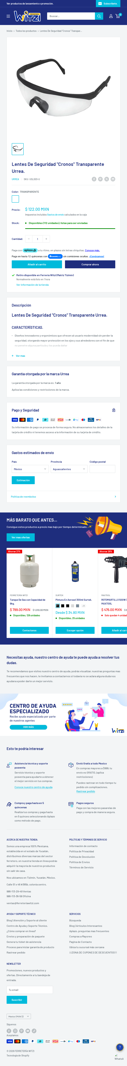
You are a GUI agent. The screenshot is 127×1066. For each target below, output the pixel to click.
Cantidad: (17, 238)
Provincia (56, 461)
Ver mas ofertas (21, 537)
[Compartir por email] (113, 178)
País (14, 461)
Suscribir (17, 999)
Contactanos (29, 630)
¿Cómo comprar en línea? (21, 931)
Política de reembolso (23, 496)
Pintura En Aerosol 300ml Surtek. (74, 599)
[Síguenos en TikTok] (34, 1031)
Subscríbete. (110, 3)
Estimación (23, 480)
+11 (83, 606)
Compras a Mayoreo (80, 936)
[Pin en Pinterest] (100, 178)
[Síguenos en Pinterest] (21, 1031)
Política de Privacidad (81, 851)
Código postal (98, 461)
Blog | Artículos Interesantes (85, 925)
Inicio (9, 30)
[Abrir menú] (8, 16)
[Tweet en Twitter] (106, 178)
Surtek (59, 595)
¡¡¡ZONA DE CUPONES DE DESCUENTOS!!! (93, 952)
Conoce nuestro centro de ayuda (33, 787)
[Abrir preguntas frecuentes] (120, 1047)
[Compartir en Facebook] (94, 178)
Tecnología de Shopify (18, 1055)
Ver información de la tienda (32, 284)
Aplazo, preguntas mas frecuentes (89, 931)
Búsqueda (75, 920)
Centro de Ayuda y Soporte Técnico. (27, 925)
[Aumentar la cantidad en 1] (46, 238)
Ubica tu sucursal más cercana (86, 947)
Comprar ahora (90, 264)
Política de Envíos (79, 862)
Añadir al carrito (37, 264)
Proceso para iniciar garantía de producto (30, 947)
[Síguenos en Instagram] (15, 1031)
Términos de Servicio (81, 867)
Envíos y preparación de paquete (26, 936)
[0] (118, 16)
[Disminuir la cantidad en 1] (28, 238)
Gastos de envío (55, 214)
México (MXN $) (15, 1016)
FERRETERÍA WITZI (19, 595)
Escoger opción (75, 630)
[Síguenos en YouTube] (27, 1031)
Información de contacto (83, 846)
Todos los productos (26, 30)
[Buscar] (99, 16)
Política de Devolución (82, 856)
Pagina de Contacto (80, 941)
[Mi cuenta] (111, 16)
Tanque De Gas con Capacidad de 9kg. (27, 601)
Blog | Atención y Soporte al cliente (27, 920)
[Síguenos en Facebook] (9, 1031)
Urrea (15, 179)
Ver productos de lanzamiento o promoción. (30, 3)
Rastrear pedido (85, 791)
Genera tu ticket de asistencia (24, 941)
